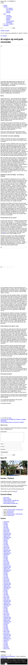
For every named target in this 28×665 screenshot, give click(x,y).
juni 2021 (5, 608)
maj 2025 (5, 543)
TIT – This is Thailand (8, 24)
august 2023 (6, 571)
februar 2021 (6, 614)
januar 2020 (6, 633)
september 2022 (7, 587)
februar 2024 (6, 563)
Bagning (8, 19)
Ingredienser (9, 22)
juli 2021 (5, 607)
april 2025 (5, 544)
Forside (5, 5)
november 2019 (7, 635)
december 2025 (7, 533)
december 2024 (7, 550)
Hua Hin (8, 11)
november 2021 (7, 601)
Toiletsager (6, 25)
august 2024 (6, 554)
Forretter (8, 15)
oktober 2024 (6, 551)
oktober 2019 (6, 637)
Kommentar (4, 431)
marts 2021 (6, 613)
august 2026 (6, 521)
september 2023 (7, 570)
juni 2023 (5, 574)
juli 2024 (5, 556)
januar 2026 (6, 531)
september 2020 (7, 621)
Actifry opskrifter (10, 21)
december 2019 (7, 634)
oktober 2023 (6, 568)
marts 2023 (6, 578)
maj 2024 (5, 558)
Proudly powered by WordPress (8, 656)
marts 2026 (6, 528)
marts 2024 (6, 561)
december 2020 (7, 617)
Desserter (8, 18)
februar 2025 (6, 547)
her (4, 232)
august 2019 (6, 640)
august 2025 (6, 538)
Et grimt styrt (11, 511)
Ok (5, 663)
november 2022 (7, 584)
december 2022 (7, 583)
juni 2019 (5, 643)
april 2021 (5, 611)
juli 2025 (5, 540)
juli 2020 (5, 624)
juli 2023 (5, 573)
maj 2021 (5, 610)
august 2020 (6, 623)
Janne (10, 418)
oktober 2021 (6, 603)
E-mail (3, 446)
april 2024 (5, 560)
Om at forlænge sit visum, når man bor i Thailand (12, 422)
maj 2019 (5, 644)
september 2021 (7, 604)
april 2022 (5, 594)
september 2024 (7, 553)
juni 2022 (5, 591)
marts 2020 (6, 630)
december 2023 (7, 566)
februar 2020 (6, 631)
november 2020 (7, 618)
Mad (4, 14)
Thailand (5, 6)
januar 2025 (6, 548)
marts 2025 (6, 546)
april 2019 (5, 645)
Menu (2, 2)
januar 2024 (6, 564)
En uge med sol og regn (8, 501)
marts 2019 (6, 647)
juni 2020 (5, 625)
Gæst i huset (6, 497)
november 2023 (7, 567)
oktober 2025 (6, 536)
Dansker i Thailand (5, 30)
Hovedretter (9, 16)
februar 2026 (6, 530)
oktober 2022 (6, 585)
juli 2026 (5, 523)
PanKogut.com (4, 657)
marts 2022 (6, 595)
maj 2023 (5, 576)
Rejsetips (8, 12)
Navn (2, 444)
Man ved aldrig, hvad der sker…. (10, 503)
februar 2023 (6, 580)
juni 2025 (5, 541)
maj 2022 (5, 593)
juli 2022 (5, 590)
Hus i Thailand (9, 9)
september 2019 (7, 638)
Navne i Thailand (7, 499)
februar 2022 (6, 597)
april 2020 (5, 628)
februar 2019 (6, 648)
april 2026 (5, 527)
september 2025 (7, 537)
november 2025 (7, 534)
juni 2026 (5, 524)
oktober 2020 (6, 620)
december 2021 (7, 600)
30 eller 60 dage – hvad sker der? (11, 500)
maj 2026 (5, 526)
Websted (3, 449)
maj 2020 (5, 627)
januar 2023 (6, 581)
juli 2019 (5, 641)
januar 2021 (6, 615)
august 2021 (6, 605)
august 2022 (6, 588)
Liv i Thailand (9, 8)
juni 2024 (5, 557)
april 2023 (5, 577)
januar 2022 (6, 598)
